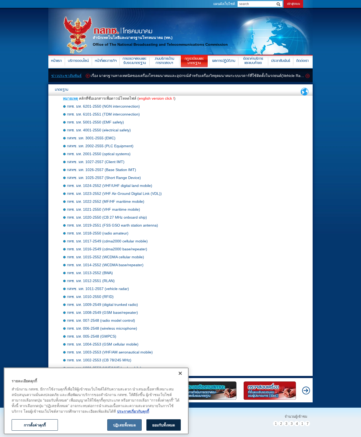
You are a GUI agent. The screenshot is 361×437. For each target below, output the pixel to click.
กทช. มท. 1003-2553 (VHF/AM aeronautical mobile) (110, 352)
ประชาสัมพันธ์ (280, 61)
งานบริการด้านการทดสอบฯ (164, 61)
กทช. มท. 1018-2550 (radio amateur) (97, 233)
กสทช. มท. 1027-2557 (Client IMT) (95, 162)
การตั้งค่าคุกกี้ (35, 424)
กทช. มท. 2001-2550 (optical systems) (99, 154)
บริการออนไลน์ (78, 61)
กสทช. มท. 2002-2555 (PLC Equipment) (100, 146)
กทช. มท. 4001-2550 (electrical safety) (99, 130)
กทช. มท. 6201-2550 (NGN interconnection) (103, 106)
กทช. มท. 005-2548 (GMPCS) (91, 336)
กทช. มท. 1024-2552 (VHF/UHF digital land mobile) (109, 185)
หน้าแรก (56, 61)
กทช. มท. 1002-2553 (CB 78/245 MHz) (99, 360)
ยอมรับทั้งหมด (163, 424)
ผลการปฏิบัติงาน (223, 61)
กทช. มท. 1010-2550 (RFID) (90, 297)
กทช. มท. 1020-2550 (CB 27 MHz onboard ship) (107, 217)
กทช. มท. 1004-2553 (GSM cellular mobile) (102, 344)
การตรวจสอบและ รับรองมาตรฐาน (134, 61)
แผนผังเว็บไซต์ (224, 4)
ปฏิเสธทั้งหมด (124, 424)
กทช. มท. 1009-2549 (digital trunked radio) (102, 304)
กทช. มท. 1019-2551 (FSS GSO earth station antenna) (112, 225)
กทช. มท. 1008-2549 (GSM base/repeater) (102, 312)
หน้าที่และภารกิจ (106, 61)
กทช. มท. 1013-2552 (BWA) (90, 273)
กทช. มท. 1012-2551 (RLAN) (91, 281)
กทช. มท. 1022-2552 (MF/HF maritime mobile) (105, 201)
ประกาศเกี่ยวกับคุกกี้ (133, 411)
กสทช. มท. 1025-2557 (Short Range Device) (104, 178)
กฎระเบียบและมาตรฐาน (194, 61)
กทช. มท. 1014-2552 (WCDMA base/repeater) (105, 265)
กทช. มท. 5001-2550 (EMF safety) (95, 122)
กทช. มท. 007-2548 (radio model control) (101, 320)
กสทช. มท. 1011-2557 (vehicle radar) (98, 289)
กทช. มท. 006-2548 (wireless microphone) (102, 328)
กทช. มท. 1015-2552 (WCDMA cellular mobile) (105, 257)
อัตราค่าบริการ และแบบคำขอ (253, 61)
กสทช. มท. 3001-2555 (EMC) (91, 138)
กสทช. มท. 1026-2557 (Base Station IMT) (101, 170)
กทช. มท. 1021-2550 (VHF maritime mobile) (103, 209)
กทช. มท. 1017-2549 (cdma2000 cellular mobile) (107, 241)
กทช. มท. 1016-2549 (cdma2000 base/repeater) (107, 249)
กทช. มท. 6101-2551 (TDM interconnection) (103, 114)
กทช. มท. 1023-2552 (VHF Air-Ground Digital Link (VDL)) (114, 193)
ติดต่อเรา (302, 61)
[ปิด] (180, 373)
